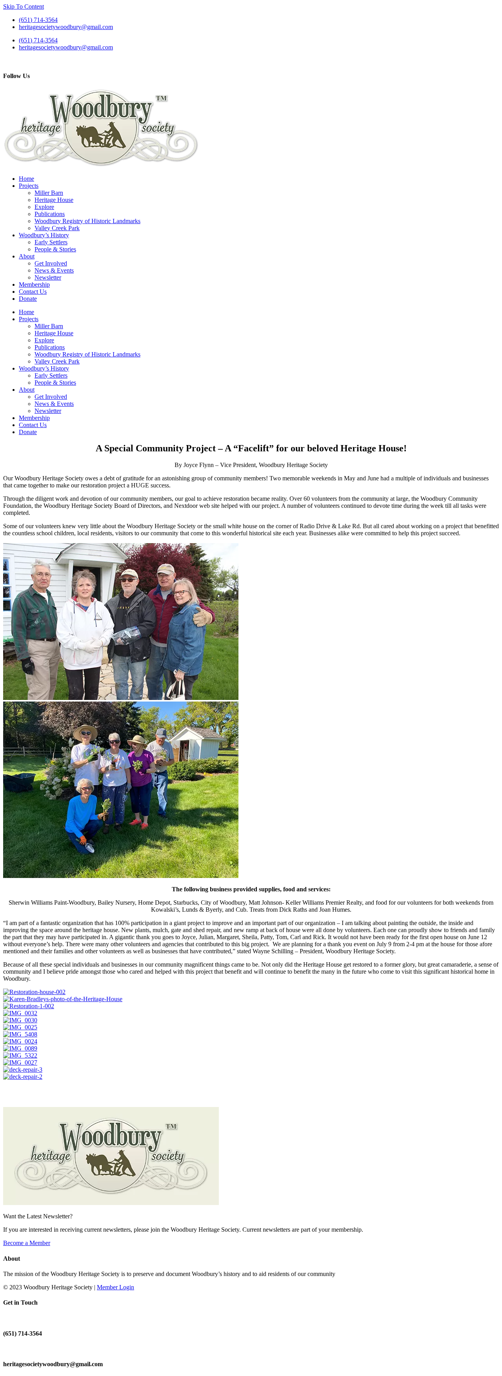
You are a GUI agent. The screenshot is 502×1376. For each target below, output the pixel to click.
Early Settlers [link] (51, 242)
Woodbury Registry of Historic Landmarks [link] (87, 221)
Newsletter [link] (48, 277)
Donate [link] (28, 298)
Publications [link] (50, 214)
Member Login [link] (115, 1287)
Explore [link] (44, 207)
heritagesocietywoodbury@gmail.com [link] (66, 27)
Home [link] (26, 178)
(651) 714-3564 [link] (38, 19)
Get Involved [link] (51, 263)
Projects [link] (28, 185)
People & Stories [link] (55, 249)
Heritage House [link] (54, 199)
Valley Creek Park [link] (57, 228)
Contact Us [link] (33, 291)
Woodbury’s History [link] (44, 235)
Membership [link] (34, 284)
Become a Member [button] (26, 1243)
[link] (101, 165)
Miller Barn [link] (49, 192)
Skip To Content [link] (23, 6)
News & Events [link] (54, 270)
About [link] (27, 256)
